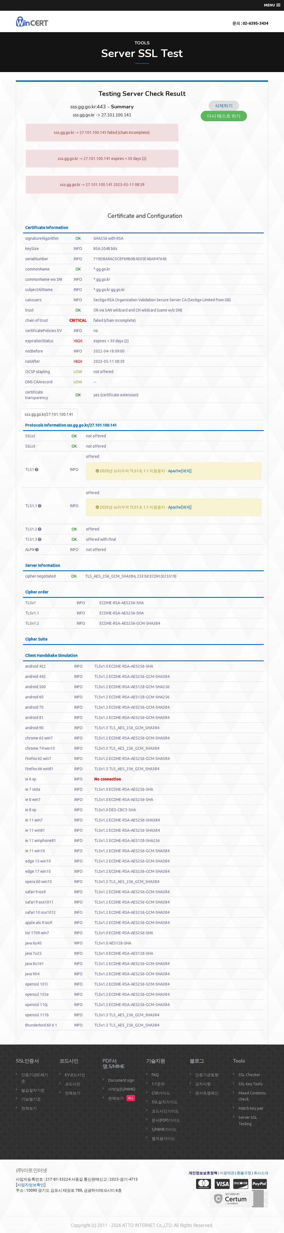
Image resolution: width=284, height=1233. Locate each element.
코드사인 (72, 1084)
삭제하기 (224, 105)
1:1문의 (158, 1084)
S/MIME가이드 (164, 1129)
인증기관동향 (207, 1075)
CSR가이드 (161, 1093)
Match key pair (251, 1108)
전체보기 (29, 1108)
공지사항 (203, 1084)
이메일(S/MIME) (121, 1089)
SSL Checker (249, 1075)
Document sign (121, 1080)
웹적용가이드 (163, 1138)
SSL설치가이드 (165, 1102)
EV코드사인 (75, 1075)
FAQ (155, 1075)
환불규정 (244, 1173)
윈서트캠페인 (207, 1093)
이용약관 (227, 1173)
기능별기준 (31, 1099)
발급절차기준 (33, 1090)
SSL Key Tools (251, 1084)
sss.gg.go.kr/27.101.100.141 (49, 414)
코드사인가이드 (165, 1111)
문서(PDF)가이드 (166, 1120)
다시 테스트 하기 (223, 115)
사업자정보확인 (30, 1185)
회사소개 (261, 1173)
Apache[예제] (179, 471)
